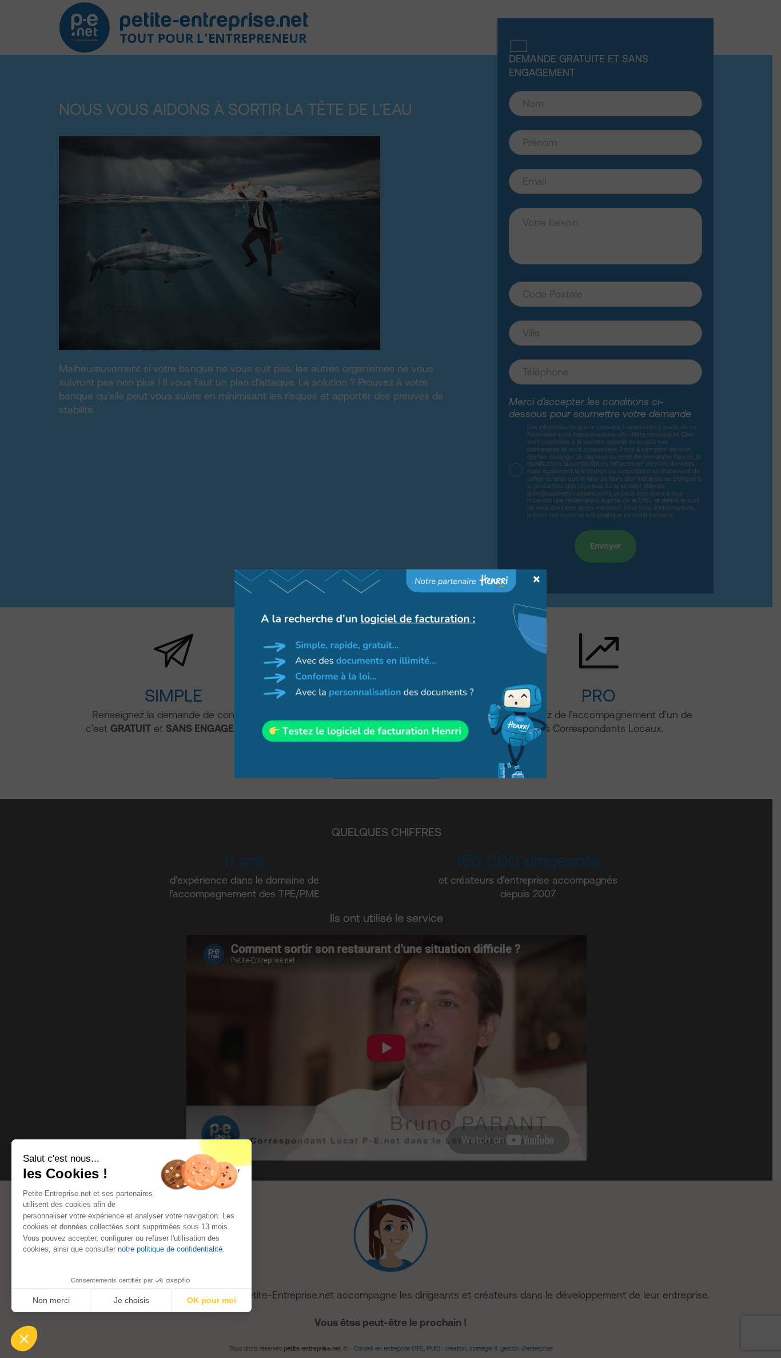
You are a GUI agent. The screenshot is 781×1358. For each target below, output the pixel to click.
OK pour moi (211, 1300)
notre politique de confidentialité (170, 1249)
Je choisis (131, 1300)
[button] (24, 1338)
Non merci (51, 1300)
